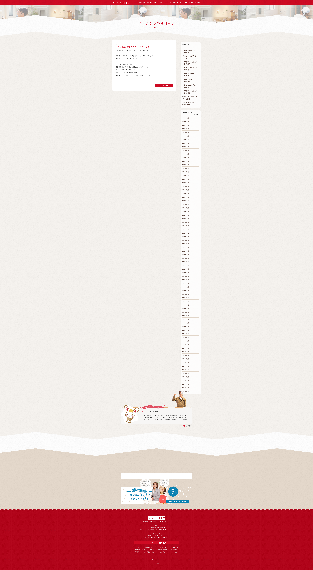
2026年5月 (185, 125)
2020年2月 (185, 326)
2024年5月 (185, 190)
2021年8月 (185, 272)
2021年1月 (185, 294)
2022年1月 (185, 258)
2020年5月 (185, 315)
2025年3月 (185, 161)
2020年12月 (186, 298)
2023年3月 (185, 222)
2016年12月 (186, 391)
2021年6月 (185, 280)
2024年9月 (185, 179)
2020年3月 (185, 323)
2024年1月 (185, 197)
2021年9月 (185, 269)
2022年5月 (185, 247)
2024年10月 (186, 175)
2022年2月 (185, 254)
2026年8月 (185, 118)
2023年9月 (185, 208)
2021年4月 (185, 287)
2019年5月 (185, 355)
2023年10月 (186, 204)
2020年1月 (185, 330)
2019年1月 (185, 366)
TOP (310, 567)
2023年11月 (186, 200)
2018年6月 (185, 387)
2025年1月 (185, 164)
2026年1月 (185, 136)
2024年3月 (185, 193)
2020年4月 (185, 319)
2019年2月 (185, 362)
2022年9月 (185, 236)
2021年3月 (185, 290)
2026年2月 (185, 132)
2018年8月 (185, 380)
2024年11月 (186, 172)
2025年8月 (185, 150)
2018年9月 (185, 377)
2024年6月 (185, 186)
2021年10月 (186, 265)
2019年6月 (185, 351)
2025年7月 (185, 154)
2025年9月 (185, 146)
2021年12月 (186, 262)
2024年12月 (186, 168)
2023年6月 (185, 215)
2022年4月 (185, 251)
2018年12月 (186, 369)
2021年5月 (185, 283)
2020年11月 (186, 301)
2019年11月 (186, 333)
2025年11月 (186, 143)
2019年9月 (185, 341)
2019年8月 (185, 344)
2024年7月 (185, 182)
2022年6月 (185, 244)
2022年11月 (186, 229)
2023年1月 (185, 226)
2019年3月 (185, 359)
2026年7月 (185, 121)
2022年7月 (185, 240)
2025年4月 (185, 157)
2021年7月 (185, 276)
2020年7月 (185, 312)
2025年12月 (186, 139)
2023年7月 (185, 211)
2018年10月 (186, 373)
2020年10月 (186, 305)
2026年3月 (185, 128)
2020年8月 (185, 308)
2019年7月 (185, 348)
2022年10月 (186, 233)
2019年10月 (186, 337)
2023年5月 (185, 218)
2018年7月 (185, 384)
